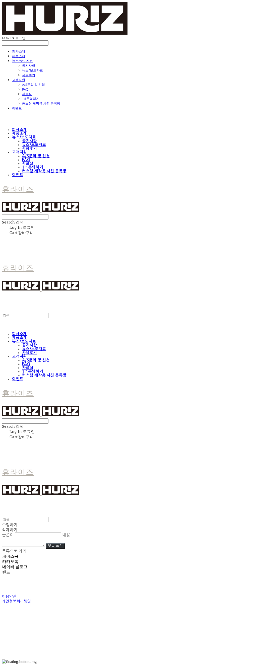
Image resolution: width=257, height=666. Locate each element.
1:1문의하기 (30, 98)
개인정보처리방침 (16, 601)
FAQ (25, 89)
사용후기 (28, 75)
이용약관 (9, 596)
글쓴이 (8, 535)
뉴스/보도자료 (22, 60)
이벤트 (17, 108)
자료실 (27, 94)
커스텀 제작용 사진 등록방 (41, 103)
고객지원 (18, 80)
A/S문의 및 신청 (33, 84)
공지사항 (28, 65)
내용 (66, 535)
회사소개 (18, 51)
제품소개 (18, 56)
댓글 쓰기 (55, 545)
